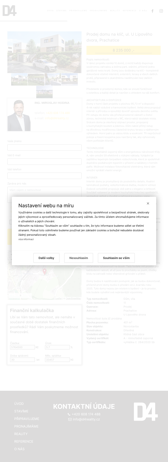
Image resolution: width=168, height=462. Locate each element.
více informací (26, 239)
